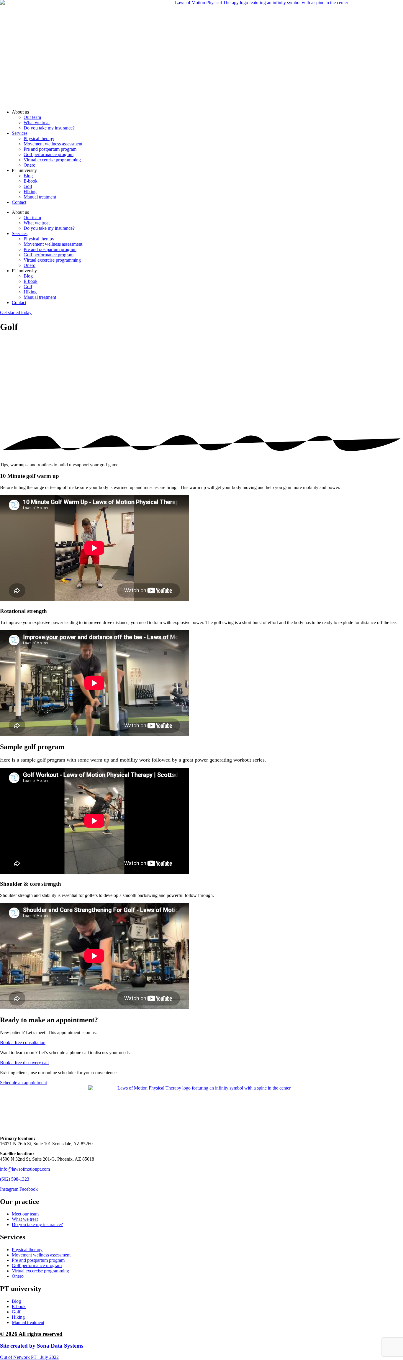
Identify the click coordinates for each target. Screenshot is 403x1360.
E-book (30, 180)
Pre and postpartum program (50, 149)
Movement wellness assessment (53, 143)
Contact (19, 202)
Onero (29, 165)
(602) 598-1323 (14, 1179)
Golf (28, 186)
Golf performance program (48, 154)
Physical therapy (39, 138)
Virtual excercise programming (52, 159)
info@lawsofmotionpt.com (25, 1169)
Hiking (30, 191)
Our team (32, 117)
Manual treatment (40, 196)
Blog (28, 175)
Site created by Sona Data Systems (41, 1346)
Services (19, 133)
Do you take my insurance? (49, 127)
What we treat (37, 122)
